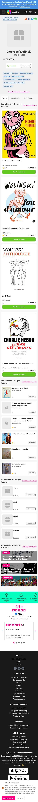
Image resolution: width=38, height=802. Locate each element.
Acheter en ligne (19, 745)
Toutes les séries (19, 696)
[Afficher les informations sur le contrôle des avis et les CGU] (31, 617)
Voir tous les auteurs (29, 481)
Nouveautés (19, 691)
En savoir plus (25, 7)
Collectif (25, 368)
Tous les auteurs (19, 699)
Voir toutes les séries (29, 382)
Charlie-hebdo (7, 368)
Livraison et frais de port (19, 739)
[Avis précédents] (2, 631)
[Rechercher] (26, 12)
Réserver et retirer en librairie (19, 748)
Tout (5, 98)
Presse (19, 662)
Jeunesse (19, 688)
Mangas (19, 685)
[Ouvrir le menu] (4, 12)
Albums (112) (28, 98)
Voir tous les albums (30, 105)
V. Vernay (14, 165)
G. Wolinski (6, 165)
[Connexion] (35, 12)
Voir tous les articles (29, 546)
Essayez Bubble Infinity (19, 711)
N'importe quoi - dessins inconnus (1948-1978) (11, 19)
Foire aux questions (19, 737)
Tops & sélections (19, 694)
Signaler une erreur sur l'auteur (19, 92)
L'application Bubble (19, 708)
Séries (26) (15, 98)
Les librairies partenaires (19, 728)
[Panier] (30, 12)
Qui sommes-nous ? (19, 659)
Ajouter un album (19, 716)
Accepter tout (8, 798)
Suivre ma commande (19, 742)
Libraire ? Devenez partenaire (19, 725)
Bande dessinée (19, 680)
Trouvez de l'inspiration (19, 677)
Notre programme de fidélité (19, 713)
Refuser (20, 798)
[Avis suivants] (35, 631)
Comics (19, 683)
